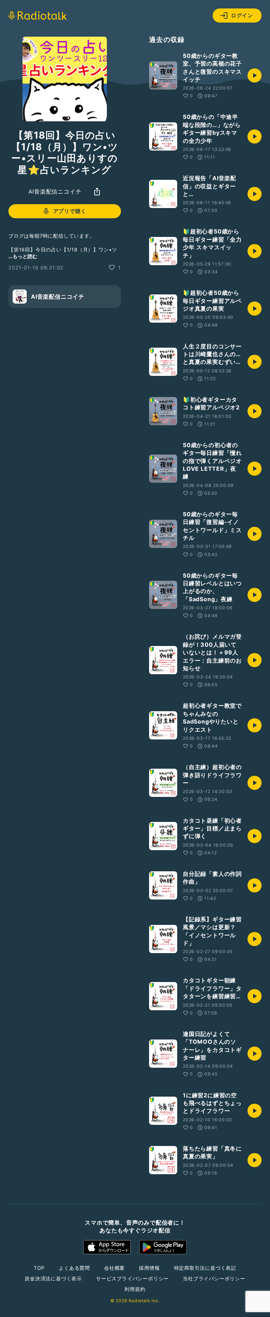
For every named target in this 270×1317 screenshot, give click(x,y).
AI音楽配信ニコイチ (55, 191)
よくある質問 (74, 1268)
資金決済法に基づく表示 (53, 1278)
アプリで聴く (69, 211)
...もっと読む (22, 256)
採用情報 (149, 1268)
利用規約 (134, 1289)
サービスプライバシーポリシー (132, 1278)
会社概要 (114, 1268)
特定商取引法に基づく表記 (205, 1268)
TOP (39, 1268)
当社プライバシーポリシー (214, 1278)
